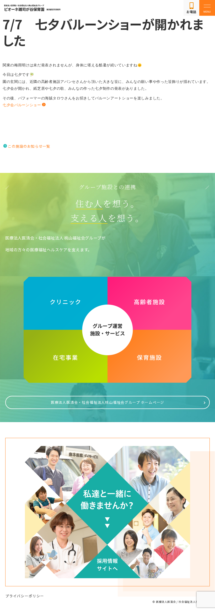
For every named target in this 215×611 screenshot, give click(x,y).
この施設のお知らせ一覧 (29, 146)
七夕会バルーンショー (22, 105)
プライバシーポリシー (24, 595)
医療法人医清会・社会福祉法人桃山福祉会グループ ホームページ (107, 402)
